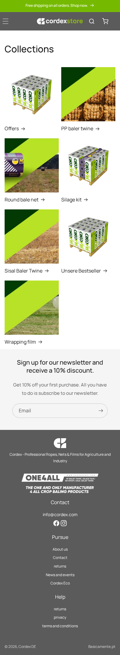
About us (60, 549)
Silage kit (71, 199)
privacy (60, 617)
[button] (91, 21)
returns (60, 566)
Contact (60, 557)
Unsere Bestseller (81, 271)
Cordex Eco (60, 583)
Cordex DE (27, 646)
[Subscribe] (100, 410)
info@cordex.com (60, 514)
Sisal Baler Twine (23, 271)
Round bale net (21, 199)
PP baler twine (77, 128)
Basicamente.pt (101, 646)
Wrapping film (20, 342)
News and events (60, 574)
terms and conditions (60, 626)
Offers (12, 128)
